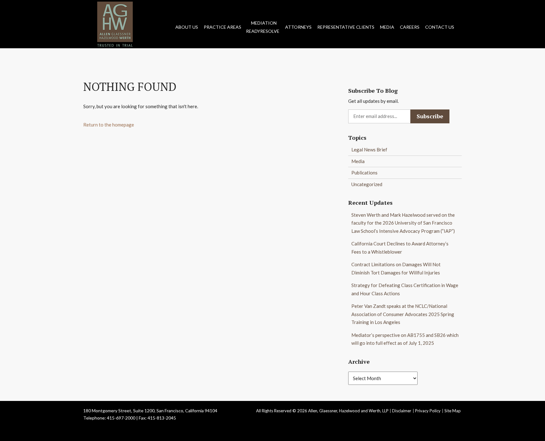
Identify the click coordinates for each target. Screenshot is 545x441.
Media (387, 27)
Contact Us (439, 27)
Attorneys (298, 27)
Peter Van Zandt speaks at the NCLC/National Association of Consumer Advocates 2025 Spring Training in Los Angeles (402, 314)
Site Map (452, 410)
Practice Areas (222, 27)
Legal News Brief (369, 149)
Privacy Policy (428, 410)
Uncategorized (366, 184)
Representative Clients (345, 27)
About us (186, 27)
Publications (364, 172)
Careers (409, 27)
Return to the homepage (108, 124)
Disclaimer (401, 410)
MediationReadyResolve (262, 27)
